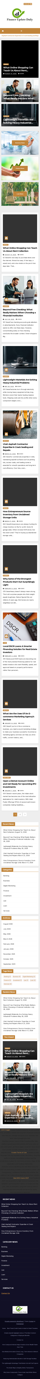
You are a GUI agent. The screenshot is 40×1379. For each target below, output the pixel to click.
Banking (6, 876)
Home (4, 1328)
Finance (6, 64)
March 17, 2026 (10, 521)
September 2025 (9, 964)
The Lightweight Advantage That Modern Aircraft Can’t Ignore (20, 1363)
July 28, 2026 (10, 319)
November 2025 (9, 954)
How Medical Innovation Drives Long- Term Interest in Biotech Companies (20, 1353)
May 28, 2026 (9, 386)
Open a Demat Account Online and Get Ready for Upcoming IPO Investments (19, 784)
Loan (4, 643)
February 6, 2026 (11, 588)
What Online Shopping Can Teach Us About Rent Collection (18, 70)
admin (22, 73)
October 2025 (8, 959)
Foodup (31, 1321)
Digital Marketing (9, 886)
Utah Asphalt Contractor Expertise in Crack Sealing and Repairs (18, 447)
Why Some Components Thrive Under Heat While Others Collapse (20, 1374)
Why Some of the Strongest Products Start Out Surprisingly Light (19, 582)
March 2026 (7, 939)
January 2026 (8, 949)
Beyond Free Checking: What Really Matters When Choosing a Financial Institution (19, 100)
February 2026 (8, 944)
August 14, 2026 (11, 73)
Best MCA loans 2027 (21, 1178)
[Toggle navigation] (21, 30)
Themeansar (20, 1324)
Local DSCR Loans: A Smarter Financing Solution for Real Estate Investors (20, 649)
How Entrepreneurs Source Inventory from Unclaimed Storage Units (16, 514)
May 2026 (7, 934)
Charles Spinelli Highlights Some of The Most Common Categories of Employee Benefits (20, 1334)
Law (4, 901)
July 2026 (7, 929)
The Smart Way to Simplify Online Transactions (20, 1368)
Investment (6, 777)
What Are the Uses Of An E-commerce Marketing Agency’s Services (18, 716)
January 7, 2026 (11, 790)
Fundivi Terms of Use (19, 1152)
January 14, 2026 (11, 723)
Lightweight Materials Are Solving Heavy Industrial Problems (18, 122)
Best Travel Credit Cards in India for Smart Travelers (22, 1328)
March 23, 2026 (10, 454)
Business (6, 91)
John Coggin (5, 1130)
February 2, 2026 (11, 656)
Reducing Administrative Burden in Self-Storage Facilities (20, 1358)
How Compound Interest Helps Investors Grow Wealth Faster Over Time (20, 1346)
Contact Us (20, 1340)
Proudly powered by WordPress (14, 1321)
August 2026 (8, 924)
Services (5, 440)
